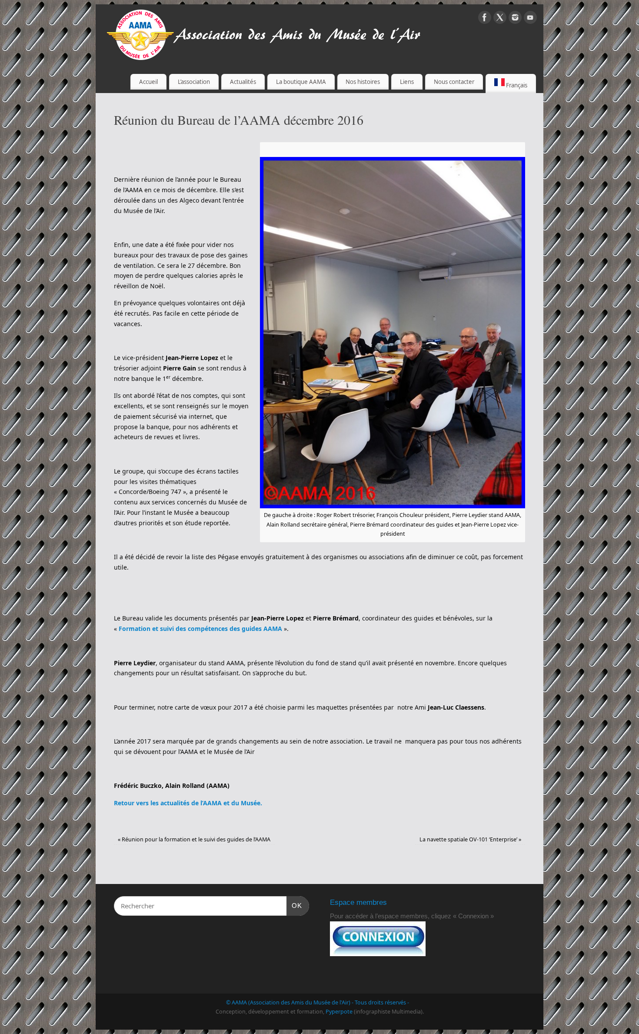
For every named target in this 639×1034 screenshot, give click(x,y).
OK (294, 905)
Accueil (148, 82)
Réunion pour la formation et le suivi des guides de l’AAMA (194, 839)
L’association (194, 82)
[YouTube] (530, 19)
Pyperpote (339, 1011)
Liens (407, 82)
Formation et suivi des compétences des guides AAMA (201, 628)
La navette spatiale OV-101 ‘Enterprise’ (470, 839)
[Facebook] (484, 19)
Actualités (243, 82)
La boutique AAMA (301, 82)
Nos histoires (363, 82)
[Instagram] (515, 19)
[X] (499, 19)
